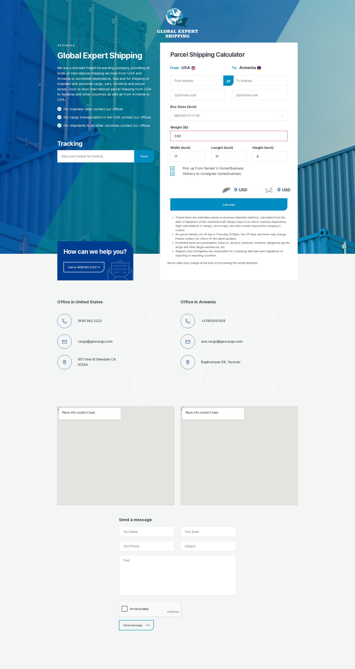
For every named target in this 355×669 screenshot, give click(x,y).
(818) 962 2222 (90, 321)
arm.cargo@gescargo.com (222, 341)
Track (144, 156)
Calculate (229, 204)
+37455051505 (213, 321)
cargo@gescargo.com (95, 341)
